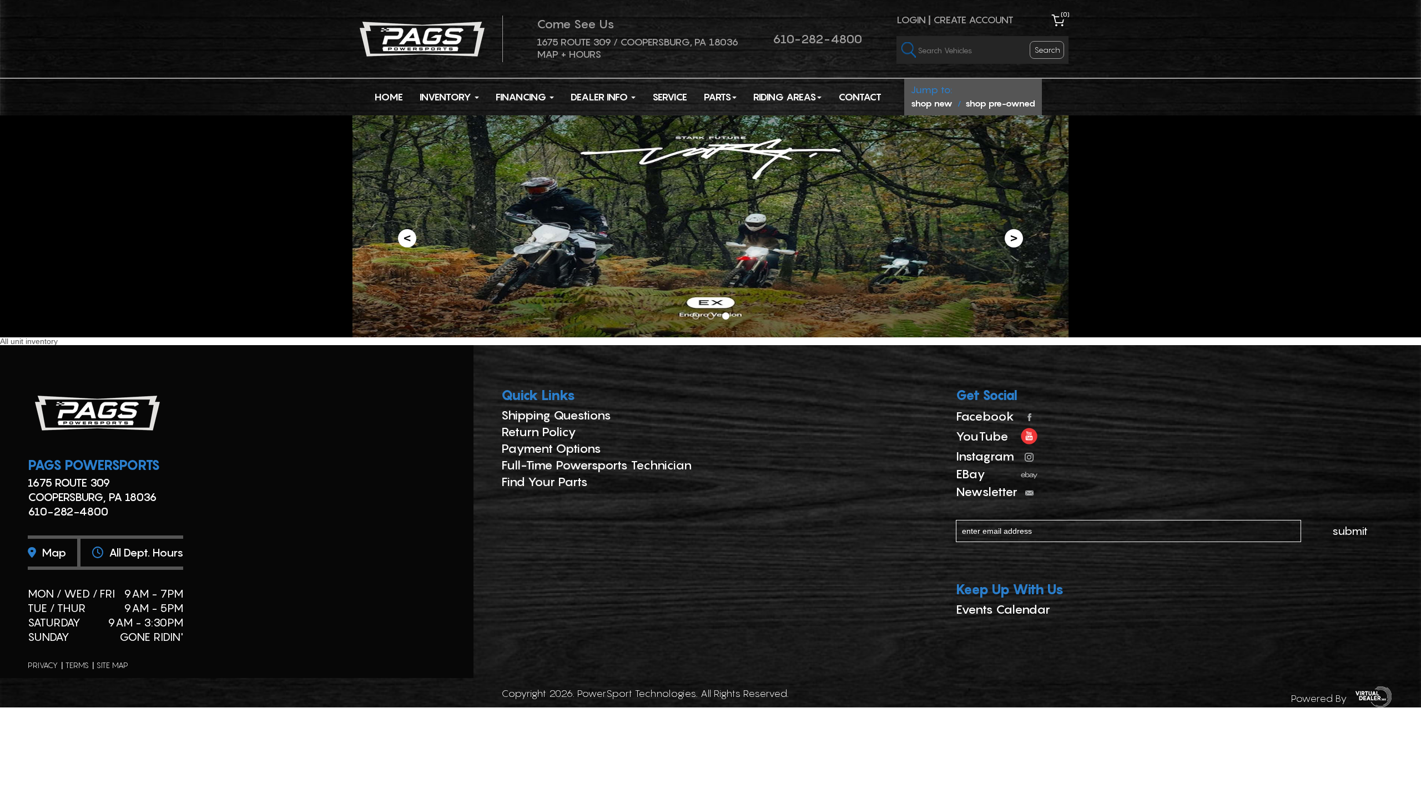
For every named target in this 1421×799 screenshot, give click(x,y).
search (1047, 49)
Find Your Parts (544, 481)
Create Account (973, 20)
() (1065, 14)
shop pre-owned (1000, 103)
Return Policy (538, 431)
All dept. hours (144, 552)
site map (112, 665)
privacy (43, 665)
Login (911, 20)
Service (669, 97)
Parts (717, 97)
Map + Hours (569, 54)
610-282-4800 (817, 39)
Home (389, 97)
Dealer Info (600, 97)
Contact (859, 97)
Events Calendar (1003, 609)
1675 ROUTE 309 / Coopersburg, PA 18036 (637, 42)
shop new (932, 103)
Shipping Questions (556, 415)
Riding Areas (784, 97)
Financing (522, 97)
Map (52, 552)
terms (77, 665)
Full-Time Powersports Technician (596, 465)
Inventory (446, 97)
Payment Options (551, 448)
